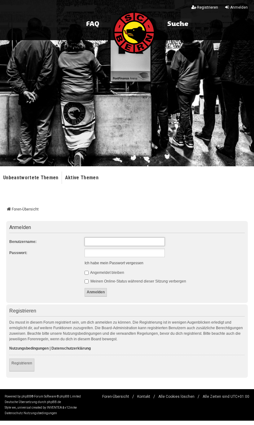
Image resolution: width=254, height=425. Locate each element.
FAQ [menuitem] (92, 24)
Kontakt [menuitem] (143, 396)
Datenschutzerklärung (71, 348)
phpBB (26, 396)
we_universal (21, 407)
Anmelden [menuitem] (239, 7)
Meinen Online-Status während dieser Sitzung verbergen (138, 281)
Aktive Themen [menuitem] (82, 178)
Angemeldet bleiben (107, 272)
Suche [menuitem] (177, 24)
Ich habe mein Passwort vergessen (114, 263)
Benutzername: (23, 242)
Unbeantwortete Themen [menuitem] (31, 178)
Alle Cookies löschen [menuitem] (176, 396)
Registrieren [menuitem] (207, 7)
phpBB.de (54, 402)
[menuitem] (14, 413)
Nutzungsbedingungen (29, 348)
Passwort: (18, 253)
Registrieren (21, 363)
